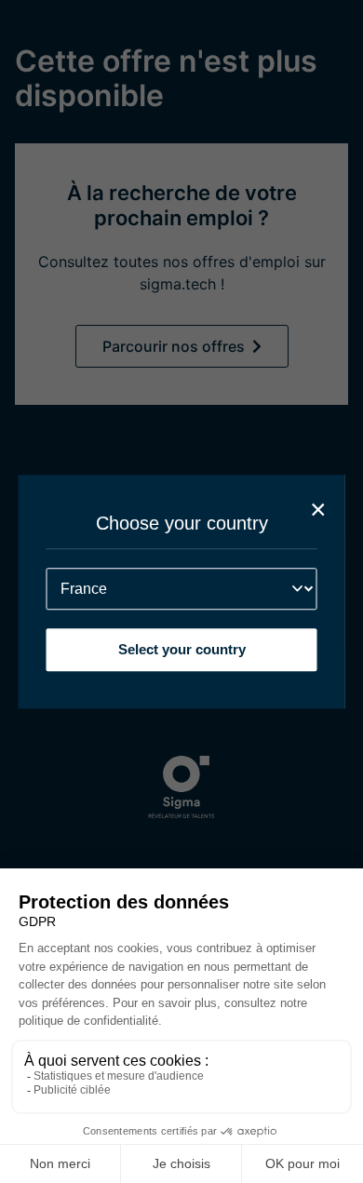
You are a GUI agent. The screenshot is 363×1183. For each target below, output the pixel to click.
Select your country (182, 649)
